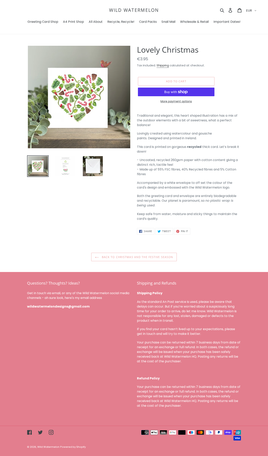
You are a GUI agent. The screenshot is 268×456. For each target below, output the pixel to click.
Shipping (163, 65)
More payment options (176, 101)
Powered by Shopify (73, 447)
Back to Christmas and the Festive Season (137, 257)
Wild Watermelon (134, 10)
